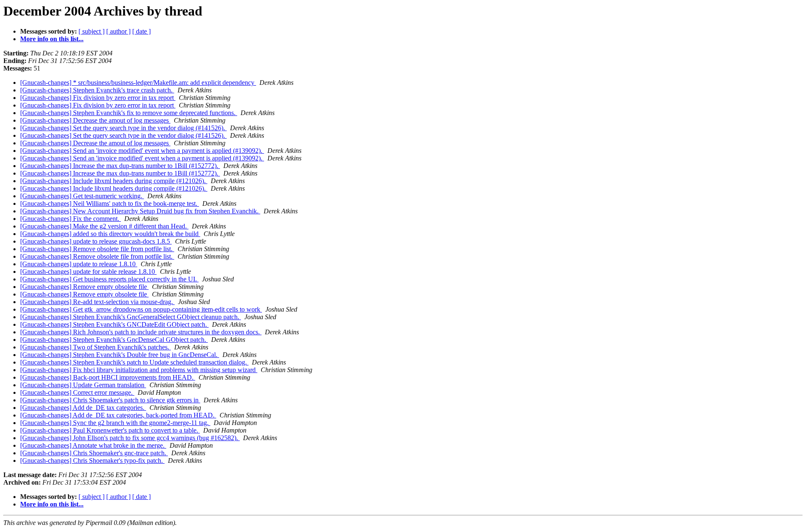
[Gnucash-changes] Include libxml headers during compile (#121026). (113, 180)
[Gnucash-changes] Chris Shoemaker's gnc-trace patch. (94, 453)
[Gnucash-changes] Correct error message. (77, 392)
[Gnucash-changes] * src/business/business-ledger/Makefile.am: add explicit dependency (138, 82)
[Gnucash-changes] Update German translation (83, 384)
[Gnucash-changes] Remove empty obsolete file (84, 286)
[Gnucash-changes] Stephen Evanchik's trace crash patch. (97, 90)
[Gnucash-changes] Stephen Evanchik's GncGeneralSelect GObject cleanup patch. (130, 316)
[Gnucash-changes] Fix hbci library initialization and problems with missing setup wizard (138, 369)
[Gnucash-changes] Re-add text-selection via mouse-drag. (97, 301)
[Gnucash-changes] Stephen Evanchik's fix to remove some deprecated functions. (128, 112)
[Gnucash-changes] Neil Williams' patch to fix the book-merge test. (109, 203)
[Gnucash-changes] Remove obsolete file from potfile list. (97, 248)
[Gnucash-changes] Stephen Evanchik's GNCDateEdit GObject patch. (114, 324)
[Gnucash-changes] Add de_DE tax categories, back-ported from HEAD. (118, 415)
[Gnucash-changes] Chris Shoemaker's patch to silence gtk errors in (110, 400)
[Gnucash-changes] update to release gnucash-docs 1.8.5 (96, 241)
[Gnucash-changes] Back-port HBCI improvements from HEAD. (107, 377)
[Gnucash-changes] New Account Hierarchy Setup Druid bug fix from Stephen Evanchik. (140, 211)
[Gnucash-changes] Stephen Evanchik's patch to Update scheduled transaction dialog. (134, 362)
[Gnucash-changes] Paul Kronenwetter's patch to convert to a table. (110, 430)
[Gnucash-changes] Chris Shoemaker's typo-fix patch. (92, 460)
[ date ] (141, 31)
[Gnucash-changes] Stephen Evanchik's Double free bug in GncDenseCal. (119, 354)
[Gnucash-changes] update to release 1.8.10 (78, 264)
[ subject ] (92, 31)
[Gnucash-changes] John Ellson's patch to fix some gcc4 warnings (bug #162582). (130, 437)
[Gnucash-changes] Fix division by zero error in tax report (97, 97)
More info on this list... (52, 38)
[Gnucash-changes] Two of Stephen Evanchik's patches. (95, 347)
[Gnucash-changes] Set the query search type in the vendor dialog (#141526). (123, 127)
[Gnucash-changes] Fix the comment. (70, 218)
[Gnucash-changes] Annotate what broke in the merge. (93, 445)
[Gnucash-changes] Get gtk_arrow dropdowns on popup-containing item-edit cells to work (141, 309)
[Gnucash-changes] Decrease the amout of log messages (95, 120)
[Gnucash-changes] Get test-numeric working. (82, 195)
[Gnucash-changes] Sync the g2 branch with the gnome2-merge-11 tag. (115, 422)
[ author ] (118, 31)
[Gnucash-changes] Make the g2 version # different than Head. (104, 226)
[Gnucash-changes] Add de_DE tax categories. (83, 407)
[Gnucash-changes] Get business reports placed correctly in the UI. (109, 279)
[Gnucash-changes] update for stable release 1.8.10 (88, 271)
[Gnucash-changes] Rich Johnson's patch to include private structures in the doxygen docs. (141, 332)
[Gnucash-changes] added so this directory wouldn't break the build (110, 233)
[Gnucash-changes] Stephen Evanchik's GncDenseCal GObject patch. (114, 339)
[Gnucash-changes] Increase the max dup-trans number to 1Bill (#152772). (120, 165)
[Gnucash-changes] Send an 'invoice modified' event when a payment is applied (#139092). (142, 150)
